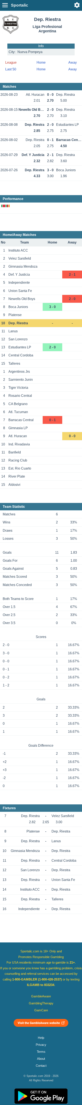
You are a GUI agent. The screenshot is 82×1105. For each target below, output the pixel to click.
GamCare (41, 1010)
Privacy (41, 1044)
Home (41, 62)
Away (72, 62)
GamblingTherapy (41, 1003)
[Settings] (77, 5)
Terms (41, 1051)
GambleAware (41, 996)
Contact (41, 1065)
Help (41, 1037)
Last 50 (10, 69)
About (41, 1058)
